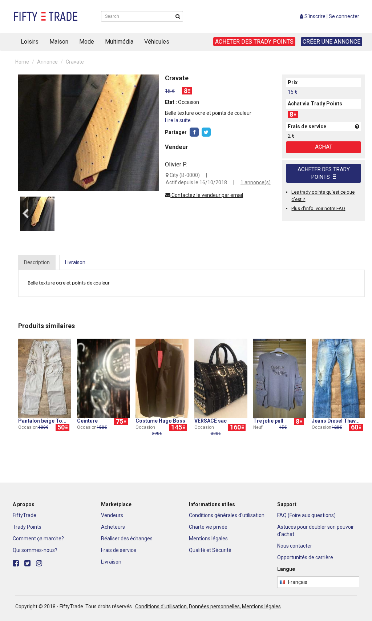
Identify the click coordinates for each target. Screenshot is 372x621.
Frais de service (118, 550)
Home (22, 62)
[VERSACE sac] (220, 378)
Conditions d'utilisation (161, 606)
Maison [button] (58, 41)
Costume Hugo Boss (160, 421)
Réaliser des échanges (127, 538)
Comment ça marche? (38, 538)
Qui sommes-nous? (35, 550)
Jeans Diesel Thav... (336, 421)
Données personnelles (214, 606)
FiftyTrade (24, 515)
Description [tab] (37, 262)
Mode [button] (86, 41)
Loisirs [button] (30, 41)
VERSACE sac (210, 421)
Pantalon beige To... (42, 421)
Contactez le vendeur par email (206, 195)
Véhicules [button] (156, 41)
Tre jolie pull (268, 421)
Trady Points (27, 527)
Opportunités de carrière (305, 557)
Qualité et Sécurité (210, 550)
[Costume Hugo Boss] (162, 378)
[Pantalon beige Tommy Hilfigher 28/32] (44, 378)
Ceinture (87, 421)
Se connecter (344, 16)
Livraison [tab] (75, 262)
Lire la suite (178, 120)
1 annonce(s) (255, 182)
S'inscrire (315, 16)
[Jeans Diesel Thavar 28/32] (338, 378)
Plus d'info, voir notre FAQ (318, 208)
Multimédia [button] (119, 41)
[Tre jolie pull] (279, 378)
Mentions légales (208, 538)
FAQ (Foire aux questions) (306, 515)
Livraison (111, 562)
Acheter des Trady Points (324, 173)
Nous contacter (294, 546)
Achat (323, 147)
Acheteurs (113, 527)
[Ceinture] (103, 378)
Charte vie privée (208, 527)
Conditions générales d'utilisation (226, 515)
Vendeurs (112, 515)
